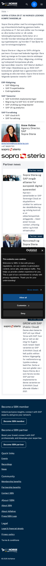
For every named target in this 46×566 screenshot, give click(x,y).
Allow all (23, 297)
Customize (21, 305)
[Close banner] (42, 250)
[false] (27, 4)
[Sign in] (34, 4)
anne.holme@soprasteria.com (15, 143)
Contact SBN (7, 493)
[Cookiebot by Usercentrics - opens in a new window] (27, 250)
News (4, 469)
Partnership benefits (11, 487)
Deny (23, 313)
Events (4, 458)
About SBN (6, 505)
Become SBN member (14, 421)
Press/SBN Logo (9, 516)
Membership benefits (11, 481)
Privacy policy (8, 534)
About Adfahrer (8, 511)
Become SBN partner (14, 444)
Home (3, 11)
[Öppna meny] (42, 4)
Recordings (6, 464)
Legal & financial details (12, 528)
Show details (32, 290)
